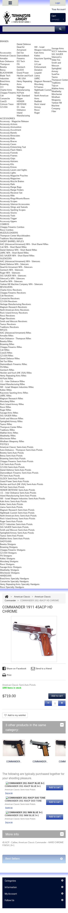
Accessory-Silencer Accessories (15, 204)
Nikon (37, 93)
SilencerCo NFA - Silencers (12, 278)
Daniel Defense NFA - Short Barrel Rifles (18, 250)
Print (9, 675)
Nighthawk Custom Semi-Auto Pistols (17, 513)
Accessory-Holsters (9, 161)
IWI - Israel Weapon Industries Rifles (17, 387)
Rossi (37, 110)
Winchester (57, 94)
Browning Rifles (7, 344)
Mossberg (38, 84)
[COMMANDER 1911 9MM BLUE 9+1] (24, 812)
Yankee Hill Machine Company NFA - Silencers (21, 284)
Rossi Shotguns (7, 564)
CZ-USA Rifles (6, 355)
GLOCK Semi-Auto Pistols (12, 478)
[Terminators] (16, 18)
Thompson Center (60, 80)
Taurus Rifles (6, 424)
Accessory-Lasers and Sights (13, 170)
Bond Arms (5, 81)
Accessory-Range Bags (11, 187)
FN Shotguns (6, 556)
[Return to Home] (6, 596)
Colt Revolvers (6, 295)
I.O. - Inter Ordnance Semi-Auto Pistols (18, 493)
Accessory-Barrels (8, 133)
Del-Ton (20, 53)
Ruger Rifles (5, 410)
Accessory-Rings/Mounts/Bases (15, 198)
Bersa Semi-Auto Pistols (11, 456)
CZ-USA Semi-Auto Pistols (12, 467)
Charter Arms (6, 90)
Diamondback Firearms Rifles (13, 364)
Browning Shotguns (9, 547)
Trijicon (55, 85)
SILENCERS (6, 258)
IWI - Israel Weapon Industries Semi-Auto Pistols (22, 498)
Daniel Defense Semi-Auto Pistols (15, 470)
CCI (1, 87)
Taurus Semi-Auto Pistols (11, 536)
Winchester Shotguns (10, 573)
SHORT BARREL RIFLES (12, 241)
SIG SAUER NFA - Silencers (13, 275)
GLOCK (20, 70)
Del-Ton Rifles (6, 361)
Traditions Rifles (7, 430)
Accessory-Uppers (8, 221)
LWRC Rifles (6, 396)
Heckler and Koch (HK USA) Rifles (16, 373)
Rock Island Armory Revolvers (14, 313)
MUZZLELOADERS (9, 233)
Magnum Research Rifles (11, 398)
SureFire (55, 74)
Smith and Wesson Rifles (11, 418)
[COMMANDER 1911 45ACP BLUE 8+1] (14, 747)
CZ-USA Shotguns (8, 553)
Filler (54, 111)
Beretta (3, 67)
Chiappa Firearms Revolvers (13, 293)
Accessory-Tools (7, 215)
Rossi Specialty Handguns (12, 587)
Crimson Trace (6, 104)
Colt (2, 95)
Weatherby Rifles (8, 436)
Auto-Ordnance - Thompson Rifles (15, 338)
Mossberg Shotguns (9, 561)
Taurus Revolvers (8, 324)
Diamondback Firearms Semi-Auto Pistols (19, 473)
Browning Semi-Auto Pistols (13, 458)
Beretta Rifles (6, 341)
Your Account (59, 9)
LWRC (37, 78)
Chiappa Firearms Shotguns (12, 550)
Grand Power (23, 73)
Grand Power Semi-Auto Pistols (14, 481)
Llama (37, 75)
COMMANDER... (14, 761)
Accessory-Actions (8, 124)
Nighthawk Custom (43, 90)
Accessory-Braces (8, 141)
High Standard (23, 95)
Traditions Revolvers (9, 327)
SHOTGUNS (6, 541)
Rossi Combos (6, 230)
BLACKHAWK (6, 73)
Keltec (37, 55)
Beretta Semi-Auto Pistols (12, 453)
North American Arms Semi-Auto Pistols (18, 516)
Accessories (5, 53)
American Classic (8, 55)
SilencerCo (57, 57)
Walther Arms (58, 88)
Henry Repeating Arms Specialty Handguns (20, 584)
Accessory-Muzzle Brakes (12, 181)
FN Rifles (4, 367)
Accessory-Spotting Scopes (13, 210)
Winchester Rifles (8, 438)
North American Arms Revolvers (14, 310)
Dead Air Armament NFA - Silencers (16, 267)
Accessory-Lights (8, 173)
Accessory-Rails (7, 184)
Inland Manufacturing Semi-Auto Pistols (18, 496)
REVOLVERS (6, 287)
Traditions (56, 83)
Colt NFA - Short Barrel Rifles (13, 247)
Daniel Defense (24, 44)
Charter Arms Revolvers (11, 290)
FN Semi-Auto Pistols (10, 476)
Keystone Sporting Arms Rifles (14, 393)
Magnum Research (43, 81)
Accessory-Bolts (7, 138)
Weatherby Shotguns (9, 570)
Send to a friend (44, 668)
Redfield (38, 101)
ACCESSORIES (7, 118)
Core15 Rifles (6, 353)
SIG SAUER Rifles (8, 416)
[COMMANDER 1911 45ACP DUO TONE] (40, 747)
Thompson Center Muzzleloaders (15, 235)
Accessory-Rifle (7, 195)
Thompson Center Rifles (11, 427)
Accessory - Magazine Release (14, 121)
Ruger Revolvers (7, 318)
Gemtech (21, 67)
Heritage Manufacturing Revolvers (15, 304)
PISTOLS (4, 444)
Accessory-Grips (7, 158)
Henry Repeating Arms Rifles (13, 376)
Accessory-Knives (8, 167)
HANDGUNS (6, 576)
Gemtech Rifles (7, 370)
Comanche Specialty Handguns (14, 581)
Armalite (4, 58)
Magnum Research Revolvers (13, 307)
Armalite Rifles (6, 335)
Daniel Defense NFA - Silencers (14, 264)
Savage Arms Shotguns (11, 567)
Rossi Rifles (5, 407)
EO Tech (21, 61)
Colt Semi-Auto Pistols (10, 464)
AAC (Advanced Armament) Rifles (15, 333)
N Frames (38, 87)
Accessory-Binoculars (10, 135)
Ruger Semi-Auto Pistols (11, 521)
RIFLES (3, 330)
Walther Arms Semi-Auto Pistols (15, 538)
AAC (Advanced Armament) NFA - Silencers (20, 261)
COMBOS (4, 224)
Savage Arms (58, 48)
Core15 (3, 101)
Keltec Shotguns (7, 558)
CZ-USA (4, 107)
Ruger (37, 113)
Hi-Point (20, 93)
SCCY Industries (59, 51)
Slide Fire (56, 60)
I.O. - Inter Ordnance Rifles (12, 381)
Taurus (55, 77)
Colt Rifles (4, 350)
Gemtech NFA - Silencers (11, 270)
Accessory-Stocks (8, 213)
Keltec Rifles (6, 390)
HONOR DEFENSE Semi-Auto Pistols (17, 490)
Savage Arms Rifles (9, 413)
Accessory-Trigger (8, 218)
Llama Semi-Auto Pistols (11, 507)
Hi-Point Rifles (6, 378)
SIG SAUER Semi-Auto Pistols (14, 527)
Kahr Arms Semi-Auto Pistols (13, 501)
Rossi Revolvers (7, 315)
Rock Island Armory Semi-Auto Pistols (17, 518)
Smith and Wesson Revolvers (13, 321)
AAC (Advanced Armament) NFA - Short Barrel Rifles (24, 244)
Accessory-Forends (9, 153)
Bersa (2, 70)
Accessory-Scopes (8, 201)
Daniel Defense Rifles (10, 358)
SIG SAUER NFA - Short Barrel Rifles (17, 255)
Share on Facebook (16, 668)
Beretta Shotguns (8, 544)
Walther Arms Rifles (9, 433)
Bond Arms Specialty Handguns (14, 578)
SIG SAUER (57, 54)
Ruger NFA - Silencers (10, 273)
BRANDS (4, 41)
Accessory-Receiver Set (11, 193)
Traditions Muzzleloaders (11, 238)
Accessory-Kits (7, 164)
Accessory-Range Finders (12, 190)
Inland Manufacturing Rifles (12, 384)
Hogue (20, 98)
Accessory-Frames (8, 155)
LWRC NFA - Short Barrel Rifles (14, 253)
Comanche (5, 98)
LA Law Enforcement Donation (40, 67)
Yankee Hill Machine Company (57, 106)
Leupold (37, 73)
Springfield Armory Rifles (11, 421)
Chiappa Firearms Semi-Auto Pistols (16, 461)
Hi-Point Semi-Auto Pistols (12, 487)
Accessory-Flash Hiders (11, 150)
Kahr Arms (39, 53)
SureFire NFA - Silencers (11, 281)
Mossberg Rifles (7, 401)
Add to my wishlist (17, 715)
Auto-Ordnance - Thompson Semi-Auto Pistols (21, 450)
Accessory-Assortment (10, 130)
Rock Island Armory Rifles (12, 404)
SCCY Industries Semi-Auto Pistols (16, 524)
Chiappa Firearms (8, 93)
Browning (4, 84)
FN (18, 64)
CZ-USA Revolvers (8, 301)
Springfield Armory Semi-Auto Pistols (17, 533)
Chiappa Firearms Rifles (11, 347)
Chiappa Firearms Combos (12, 227)
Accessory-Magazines (10, 178)
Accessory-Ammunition (10, 127)
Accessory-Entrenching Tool (13, 147)
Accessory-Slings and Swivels (14, 207)
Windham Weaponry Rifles (12, 441)
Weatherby (56, 91)
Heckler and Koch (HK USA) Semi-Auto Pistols (21, 484)
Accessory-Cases (8, 144)
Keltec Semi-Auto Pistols (11, 504)
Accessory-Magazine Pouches (14, 175)
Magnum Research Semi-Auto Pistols (17, 510)
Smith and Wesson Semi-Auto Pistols (17, 530)
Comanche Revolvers (10, 298)
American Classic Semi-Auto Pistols (16, 447)
